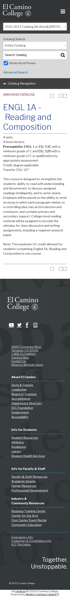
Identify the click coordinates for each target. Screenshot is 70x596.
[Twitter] (18, 324)
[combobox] (35, 27)
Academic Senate (23, 481)
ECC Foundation (22, 408)
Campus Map (20, 357)
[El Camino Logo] (17, 10)
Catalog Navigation (22, 83)
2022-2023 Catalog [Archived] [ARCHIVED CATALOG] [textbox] (36, 27)
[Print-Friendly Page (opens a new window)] (60, 96)
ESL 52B (44, 151)
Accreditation (20, 398)
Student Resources (24, 437)
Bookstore (18, 447)
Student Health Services (28, 456)
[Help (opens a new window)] (65, 96)
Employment (20, 412)
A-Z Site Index (21, 544)
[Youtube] (10, 324)
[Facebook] (26, 324)
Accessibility (19, 417)
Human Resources (23, 486)
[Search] (63, 55)
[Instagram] (35, 324)
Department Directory (26, 403)
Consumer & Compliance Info (31, 541)
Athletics (17, 442)
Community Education (26, 525)
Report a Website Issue (27, 365)
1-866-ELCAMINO (23, 354)
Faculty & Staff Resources (29, 476)
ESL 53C (45, 147)
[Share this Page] (56, 96)
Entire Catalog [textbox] (15, 45)
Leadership (19, 389)
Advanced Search (15, 72)
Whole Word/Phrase (22, 63)
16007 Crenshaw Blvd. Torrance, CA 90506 (26, 348)
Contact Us (18, 361)
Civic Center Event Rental (28, 520)
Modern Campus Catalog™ (42, 594)
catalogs (20, 591)
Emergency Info (22, 537)
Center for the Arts (24, 516)
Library (16, 451)
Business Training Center (28, 511)
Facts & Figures (22, 385)
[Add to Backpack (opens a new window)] (52, 96)
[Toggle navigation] (62, 10)
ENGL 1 (29, 147)
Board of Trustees (24, 394)
